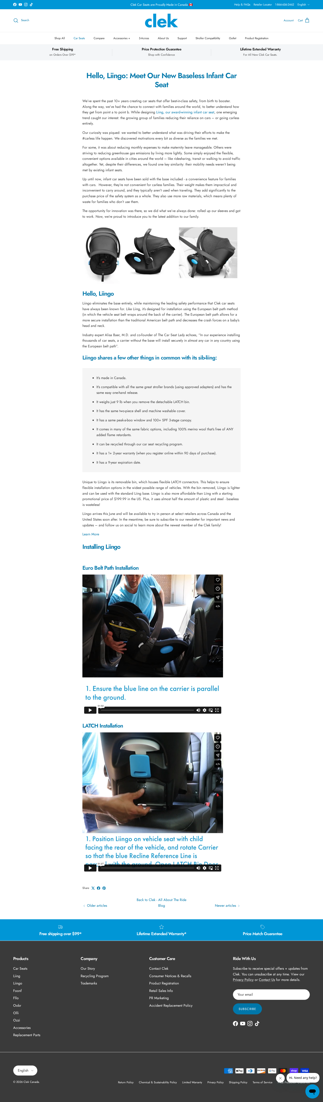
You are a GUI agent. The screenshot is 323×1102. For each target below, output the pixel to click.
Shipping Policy (238, 1082)
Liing (16, 976)
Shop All (59, 38)
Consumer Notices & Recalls (170, 976)
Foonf (17, 990)
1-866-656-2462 (284, 4)
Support (182, 38)
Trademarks (89, 983)
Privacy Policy (243, 979)
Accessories (22, 1027)
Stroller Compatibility (208, 38)
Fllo (16, 998)
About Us (163, 38)
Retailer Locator (263, 4)
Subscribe (247, 1009)
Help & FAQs (242, 4)
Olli (16, 1012)
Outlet (232, 38)
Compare (99, 38)
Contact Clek (158, 968)
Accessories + (121, 38)
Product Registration (257, 38)
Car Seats (79, 38)
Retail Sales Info (161, 990)
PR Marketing (159, 998)
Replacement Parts (26, 1035)
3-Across (144, 38)
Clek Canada (31, 1082)
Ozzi (16, 1020)
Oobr (17, 1005)
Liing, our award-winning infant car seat (185, 112)
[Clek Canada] (161, 21)
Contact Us (267, 979)
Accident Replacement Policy (170, 1005)
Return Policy (126, 1082)
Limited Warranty (192, 1082)
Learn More (90, 534)
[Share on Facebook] (98, 888)
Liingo (17, 983)
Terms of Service (262, 1082)
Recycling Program (95, 976)
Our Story (88, 968)
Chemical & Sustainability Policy (158, 1082)
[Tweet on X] (93, 888)
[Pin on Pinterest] (104, 888)
